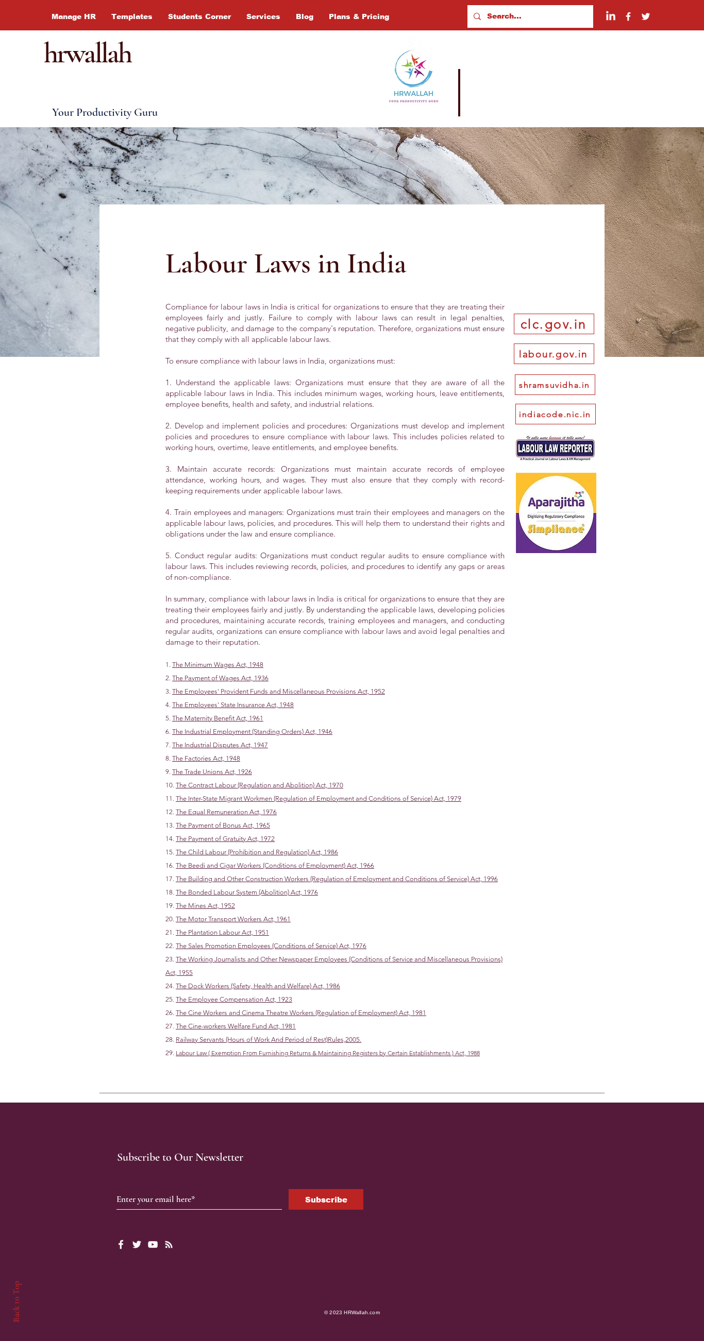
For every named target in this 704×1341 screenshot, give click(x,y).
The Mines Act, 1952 (205, 905)
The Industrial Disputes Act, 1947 (220, 745)
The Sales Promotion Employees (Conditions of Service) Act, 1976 (271, 946)
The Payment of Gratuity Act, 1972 (225, 839)
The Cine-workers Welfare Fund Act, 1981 (236, 1026)
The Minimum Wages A (206, 664)
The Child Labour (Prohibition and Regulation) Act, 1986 (257, 852)
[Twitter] (645, 16)
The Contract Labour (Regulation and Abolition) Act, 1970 (259, 785)
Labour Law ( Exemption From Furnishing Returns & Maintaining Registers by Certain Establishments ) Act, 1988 (328, 1053)
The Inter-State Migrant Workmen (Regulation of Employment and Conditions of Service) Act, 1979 (318, 798)
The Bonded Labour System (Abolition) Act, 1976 (247, 892)
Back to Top (16, 1301)
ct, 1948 (252, 664)
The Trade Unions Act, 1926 (212, 772)
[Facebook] (628, 16)
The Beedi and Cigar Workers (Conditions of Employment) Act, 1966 (275, 865)
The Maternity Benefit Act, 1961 (217, 718)
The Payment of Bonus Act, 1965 (223, 825)
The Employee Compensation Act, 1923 (234, 999)
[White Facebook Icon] (121, 1244)
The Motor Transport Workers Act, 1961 (233, 919)
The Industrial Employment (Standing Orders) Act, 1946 (252, 731)
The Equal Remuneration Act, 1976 (226, 812)
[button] (74, 16)
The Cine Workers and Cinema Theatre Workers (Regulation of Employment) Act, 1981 (301, 1013)
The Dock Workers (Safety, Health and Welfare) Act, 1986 (258, 986)
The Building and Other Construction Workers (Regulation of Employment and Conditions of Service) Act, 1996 (337, 879)
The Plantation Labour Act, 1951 (222, 932)
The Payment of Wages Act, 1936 (220, 678)
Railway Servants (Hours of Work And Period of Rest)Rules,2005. (268, 1039)
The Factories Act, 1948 (206, 758)
